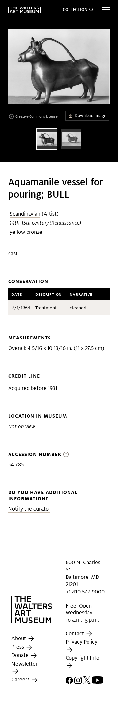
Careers (21, 679)
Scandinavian (25, 213)
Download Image (90, 115)
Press (18, 646)
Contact (75, 633)
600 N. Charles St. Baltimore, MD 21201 (83, 573)
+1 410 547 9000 (85, 591)
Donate (20, 655)
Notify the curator (29, 508)
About (19, 638)
